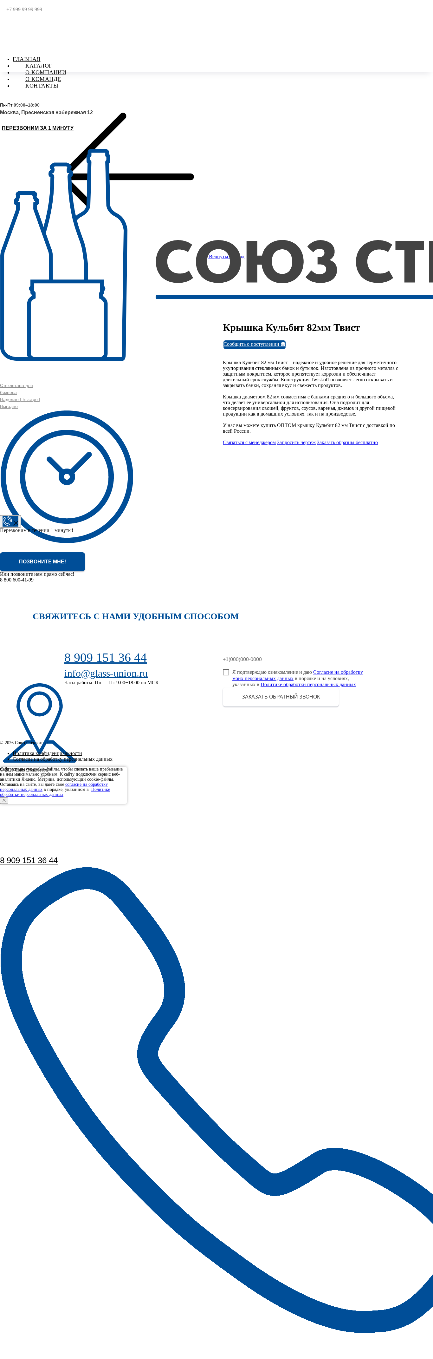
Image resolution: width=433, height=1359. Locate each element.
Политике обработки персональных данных (308, 684)
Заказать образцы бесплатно (347, 442)
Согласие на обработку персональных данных (63, 759)
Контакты (41, 85)
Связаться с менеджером (249, 442)
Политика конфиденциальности (47, 753)
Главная (27, 59)
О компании (45, 72)
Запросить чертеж (296, 442)
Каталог (38, 65)
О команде (43, 79)
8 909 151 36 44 (29, 860)
